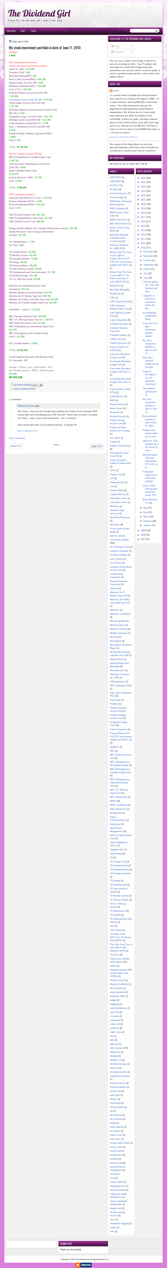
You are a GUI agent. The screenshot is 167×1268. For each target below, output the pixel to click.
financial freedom (118, 1087)
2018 (143, 213)
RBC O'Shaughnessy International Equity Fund (120, 782)
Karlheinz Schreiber (119, 551)
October (147, 260)
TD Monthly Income (119, 896)
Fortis (112, 470)
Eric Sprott (115, 438)
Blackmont (115, 285)
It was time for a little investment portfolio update (150, 329)
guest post (115, 1095)
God (112, 486)
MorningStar (115, 641)
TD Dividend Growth (119, 869)
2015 (143, 226)
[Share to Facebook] (41, 385)
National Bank (116, 659)
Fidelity (113, 442)
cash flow (114, 1012)
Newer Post (15, 446)
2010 (143, 247)
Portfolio (11, 31)
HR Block (114, 506)
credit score (115, 1032)
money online (116, 1147)
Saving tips (115, 824)
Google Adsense (117, 494)
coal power (115, 1020)
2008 (143, 535)
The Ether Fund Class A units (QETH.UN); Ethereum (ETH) (121, 947)
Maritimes (114, 610)
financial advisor (117, 1083)
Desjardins (115, 412)
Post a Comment (17, 438)
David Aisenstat (117, 404)
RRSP (113, 801)
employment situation (120, 1076)
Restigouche (116, 813)
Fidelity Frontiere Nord (120, 446)
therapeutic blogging (119, 1223)
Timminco (114, 954)
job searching (116, 1119)
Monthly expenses (118, 633)
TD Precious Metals (119, 900)
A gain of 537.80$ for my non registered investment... (150, 377)
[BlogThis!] (35, 385)
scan (112, 1178)
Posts (117, 46)
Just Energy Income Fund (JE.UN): (25, 99)
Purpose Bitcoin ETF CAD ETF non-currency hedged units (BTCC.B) (121, 736)
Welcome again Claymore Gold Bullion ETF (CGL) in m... (150, 461)
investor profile (117, 1107)
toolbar (113, 1227)
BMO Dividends (117, 208)
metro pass (115, 1139)
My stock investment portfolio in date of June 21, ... (150, 346)
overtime (114, 1159)
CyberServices (117, 396)
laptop (113, 1123)
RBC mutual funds (118, 797)
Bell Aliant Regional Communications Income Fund (119, 238)
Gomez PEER (116, 490)
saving (113, 1174)
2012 (143, 239)
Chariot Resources (118, 343)
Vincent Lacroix (117, 980)
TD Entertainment (118, 884)
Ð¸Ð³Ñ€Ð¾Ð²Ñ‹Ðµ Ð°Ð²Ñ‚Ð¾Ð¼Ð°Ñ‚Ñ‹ (37, 1)
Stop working (116, 853)
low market (115, 1131)
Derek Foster (116, 408)
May (145, 508)
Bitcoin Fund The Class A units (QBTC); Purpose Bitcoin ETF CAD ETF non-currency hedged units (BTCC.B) (121, 258)
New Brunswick (117, 670)
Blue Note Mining (118, 289)
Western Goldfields (119, 984)
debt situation (116, 1048)
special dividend (117, 1190)
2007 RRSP (115, 177)
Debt (23, 31)
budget (113, 1000)
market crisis (116, 1135)
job (111, 1111)
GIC (112, 478)
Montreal (114, 637)
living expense (116, 1127)
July (145, 273)
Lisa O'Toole (115, 563)
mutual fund (115, 1151)
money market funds (119, 1143)
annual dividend (117, 992)
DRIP (112, 400)
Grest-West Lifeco (118, 502)
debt (112, 1040)
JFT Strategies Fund (119, 547)
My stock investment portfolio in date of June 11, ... (150, 405)
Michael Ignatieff (118, 621)
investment (115, 1103)
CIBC (112, 297)
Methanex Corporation (120, 614)
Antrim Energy (116, 197)
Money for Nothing (118, 629)
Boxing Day (115, 293)
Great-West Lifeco (118, 498)
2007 (143, 539)
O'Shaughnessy (117, 681)
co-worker (114, 1016)
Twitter (113, 966)
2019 (143, 208)
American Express (118, 193)
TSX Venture (116, 930)
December (148, 251)
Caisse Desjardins (118, 320)
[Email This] (32, 385)
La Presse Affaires (118, 555)
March (146, 516)
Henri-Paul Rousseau (120, 517)
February (147, 521)
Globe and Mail (117, 482)
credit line (114, 1028)
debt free (114, 1044)
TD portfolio (115, 915)
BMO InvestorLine (118, 219)
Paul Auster (115, 700)
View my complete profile (124, 137)
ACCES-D (114, 185)
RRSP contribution (118, 805)
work (112, 1231)
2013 (143, 234)
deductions (115, 1052)
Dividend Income (118, 416)
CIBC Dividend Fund (119, 301)
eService (114, 1068)
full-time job (115, 1091)
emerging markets (118, 1072)
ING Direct (115, 524)
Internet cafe (116, 536)
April (145, 512)
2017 (143, 217)
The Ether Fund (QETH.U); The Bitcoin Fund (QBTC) (120, 937)
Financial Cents (25, 405)
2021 (143, 199)
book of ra (105, 1259)
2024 (143, 186)
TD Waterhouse (117, 911)
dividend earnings (118, 1064)
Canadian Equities (118, 335)
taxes (112, 1219)
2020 (143, 204)
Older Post (97, 446)
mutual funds (116, 1155)
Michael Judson (117, 625)
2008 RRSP (115, 181)
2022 (143, 195)
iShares (113, 1099)
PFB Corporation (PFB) (121, 685)
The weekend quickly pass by (150, 391)
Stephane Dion (117, 849)
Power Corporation (118, 729)
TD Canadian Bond (119, 865)
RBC (112, 751)
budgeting (114, 1004)
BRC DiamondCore (119, 223)
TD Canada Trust (118, 861)
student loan (115, 1208)
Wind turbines (116, 988)
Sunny (116, 91)
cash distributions (118, 1008)
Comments (119, 52)
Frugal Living (116, 474)
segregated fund (117, 1186)
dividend (114, 1056)
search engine (116, 1182)
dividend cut (115, 1060)
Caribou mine (116, 339)
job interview (116, 1115)
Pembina (114, 704)
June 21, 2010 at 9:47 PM (27, 431)
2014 (143, 230)
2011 (143, 243)
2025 (143, 182)
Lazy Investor (116, 559)
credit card (115, 1024)
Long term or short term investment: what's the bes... (149, 302)
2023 (143, 191)
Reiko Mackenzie (118, 809)
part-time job (116, 1163)
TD (111, 857)
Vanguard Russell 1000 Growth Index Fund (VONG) (121, 973)
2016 (143, 221)
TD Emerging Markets (120, 873)
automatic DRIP (117, 996)
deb (111, 1036)
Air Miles (114, 189)
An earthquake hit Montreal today (149, 316)
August (146, 269)
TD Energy (115, 880)
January (147, 525)
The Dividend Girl (39, 13)
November (148, 256)
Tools (33, 31)
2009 (143, 530)
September (148, 265)
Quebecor (114, 747)
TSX (112, 926)
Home (56, 444)
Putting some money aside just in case (150, 433)
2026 (143, 178)
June (145, 278)
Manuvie (114, 588)
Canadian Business (119, 324)
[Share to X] (38, 385)
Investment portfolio (27, 388)
